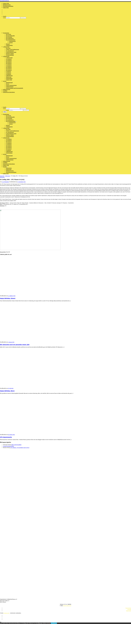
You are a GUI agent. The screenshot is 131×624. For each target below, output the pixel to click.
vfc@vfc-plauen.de (67, 605)
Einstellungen (54, 623)
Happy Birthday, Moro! (7, 391)
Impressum (128, 610)
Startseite (2, 176)
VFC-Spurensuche (6, 437)
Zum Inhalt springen (4, 0)
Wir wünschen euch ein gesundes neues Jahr (14, 344)
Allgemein (7, 176)
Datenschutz (128, 608)
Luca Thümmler (5, 181)
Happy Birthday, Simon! (7, 298)
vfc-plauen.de (6, 613)
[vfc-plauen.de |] (9, 30)
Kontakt (129, 609)
